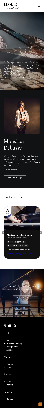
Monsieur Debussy (14, 343)
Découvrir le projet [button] (15, 178)
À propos (10, 350)
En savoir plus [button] (22, 298)
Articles (9, 381)
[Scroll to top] (40, 404)
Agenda (9, 340)
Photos (9, 364)
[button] (39, 6)
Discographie (12, 347)
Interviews (10, 385)
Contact (10, 399)
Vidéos (9, 367)
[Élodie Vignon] (12, 6)
